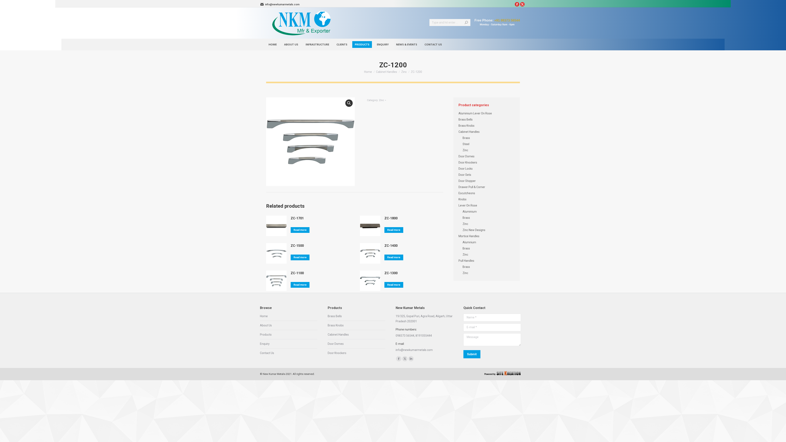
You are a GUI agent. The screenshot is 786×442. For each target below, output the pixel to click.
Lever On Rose (467, 205)
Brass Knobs (466, 125)
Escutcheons (466, 193)
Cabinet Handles (469, 131)
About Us (266, 325)
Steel (466, 144)
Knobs (462, 199)
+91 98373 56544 (507, 20)
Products (266, 334)
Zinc (381, 100)
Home (264, 316)
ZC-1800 (391, 218)
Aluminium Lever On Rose (475, 113)
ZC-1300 (391, 273)
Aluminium (470, 211)
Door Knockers (467, 162)
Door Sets (464, 174)
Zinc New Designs (474, 230)
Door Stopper (467, 181)
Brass (466, 138)
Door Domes (466, 156)
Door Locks (465, 168)
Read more (300, 230)
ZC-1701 (297, 218)
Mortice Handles (468, 236)
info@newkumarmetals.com (282, 4)
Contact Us (267, 353)
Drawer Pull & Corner (471, 187)
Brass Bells (465, 119)
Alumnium (469, 242)
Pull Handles (466, 260)
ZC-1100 (297, 273)
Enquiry (265, 343)
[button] (349, 103)
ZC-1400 (391, 246)
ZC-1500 (297, 246)
